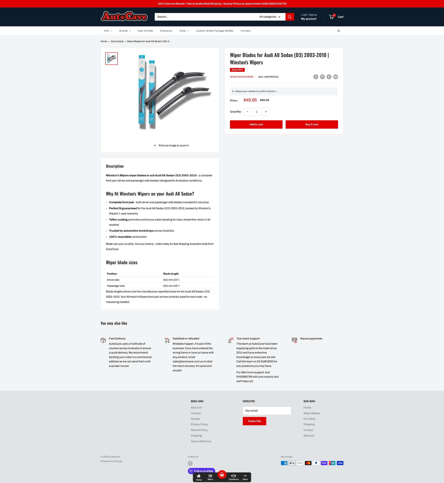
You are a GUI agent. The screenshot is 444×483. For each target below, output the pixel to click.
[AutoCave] (124, 16)
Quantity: (236, 111)
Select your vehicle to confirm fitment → (256, 91)
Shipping (196, 435)
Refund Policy (199, 430)
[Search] (289, 17)
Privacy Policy (199, 424)
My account (308, 18)
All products (117, 41)
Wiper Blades (312, 413)
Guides (195, 418)
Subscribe (254, 421)
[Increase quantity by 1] (266, 111)
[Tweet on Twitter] (329, 76)
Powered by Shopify (111, 461)
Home (104, 41)
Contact (196, 413)
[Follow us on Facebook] (190, 463)
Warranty (309, 435)
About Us (196, 407)
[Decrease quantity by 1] (247, 111)
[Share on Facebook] (315, 76)
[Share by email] (335, 76)
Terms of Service (201, 441)
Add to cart (256, 124)
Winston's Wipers (241, 77)
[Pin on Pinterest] (322, 76)
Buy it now (311, 124)
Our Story (309, 418)
